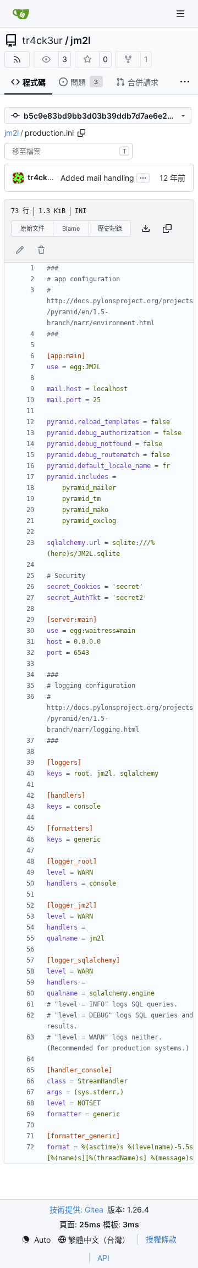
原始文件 (32, 228)
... (143, 176)
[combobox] (68, 151)
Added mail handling (97, 177)
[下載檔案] (146, 228)
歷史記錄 (110, 228)
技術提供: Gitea (76, 1209)
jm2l (80, 40)
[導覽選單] (181, 13)
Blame (71, 228)
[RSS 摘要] (17, 59)
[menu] (36, 1239)
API (103, 1258)
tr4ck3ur (42, 40)
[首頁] (21, 14)
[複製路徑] (81, 133)
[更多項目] (185, 82)
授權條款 (161, 1239)
